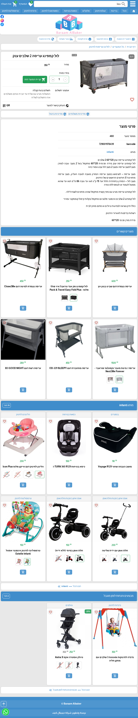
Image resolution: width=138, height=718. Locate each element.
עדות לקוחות (85, 39)
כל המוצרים (118, 46)
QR (6, 105)
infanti (110, 152)
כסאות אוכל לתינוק (50, 11)
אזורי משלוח (66, 39)
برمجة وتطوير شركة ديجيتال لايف (69, 712)
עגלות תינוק (100, 11)
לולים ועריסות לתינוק (99, 46)
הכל (124, 11)
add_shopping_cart (115, 308)
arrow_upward (4, 704)
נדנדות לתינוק (30, 11)
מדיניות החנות (46, 39)
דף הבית (131, 46)
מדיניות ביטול (57, 114)
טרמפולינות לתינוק (10, 11)
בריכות (114, 11)
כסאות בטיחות (70, 11)
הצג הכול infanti (69, 586)
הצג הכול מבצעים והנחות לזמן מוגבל (69, 690)
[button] (26, 4)
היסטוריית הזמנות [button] (126, 39)
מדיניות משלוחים (79, 114)
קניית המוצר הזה (34, 80)
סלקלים (86, 11)
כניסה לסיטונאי (104, 39)
